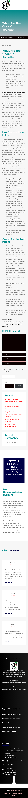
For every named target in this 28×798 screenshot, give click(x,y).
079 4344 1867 (9, 764)
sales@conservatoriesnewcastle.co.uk (14, 689)
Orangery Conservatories (11, 727)
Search (7, 382)
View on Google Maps (11, 757)
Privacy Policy (7, 793)
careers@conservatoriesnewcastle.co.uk (15, 682)
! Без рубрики (8, 319)
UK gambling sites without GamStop (13, 92)
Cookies (13, 795)
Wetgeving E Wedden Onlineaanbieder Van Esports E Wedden (14, 402)
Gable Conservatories (9, 731)
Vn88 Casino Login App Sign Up (13, 322)
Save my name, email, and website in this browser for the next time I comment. (14, 369)
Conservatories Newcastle (15, 790)
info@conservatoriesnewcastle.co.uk (15, 761)
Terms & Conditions (17, 793)
